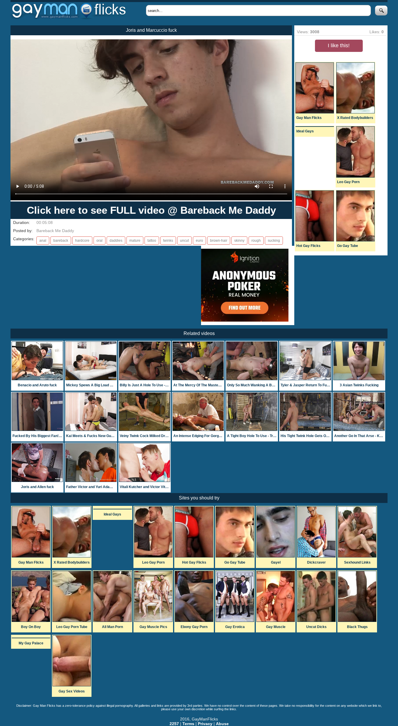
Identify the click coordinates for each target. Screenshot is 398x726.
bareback (60, 241)
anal (42, 241)
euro (199, 241)
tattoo (151, 241)
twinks (168, 241)
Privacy (205, 723)
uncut (184, 241)
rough (256, 241)
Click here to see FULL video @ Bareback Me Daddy (151, 210)
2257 (174, 723)
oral (99, 241)
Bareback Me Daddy (55, 230)
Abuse (222, 723)
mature (134, 241)
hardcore (82, 241)
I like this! (339, 45)
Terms (188, 723)
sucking (274, 241)
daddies (116, 241)
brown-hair (218, 241)
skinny (239, 241)
